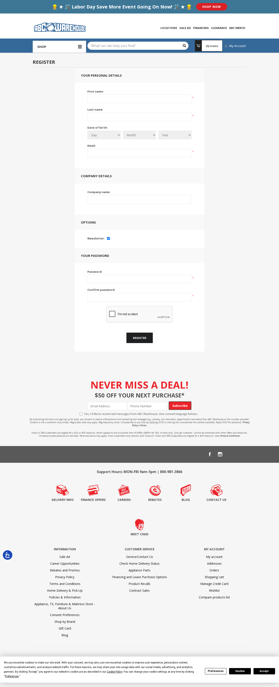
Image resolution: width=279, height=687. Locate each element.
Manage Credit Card (214, 584)
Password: (94, 272)
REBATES (155, 500)
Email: (91, 146)
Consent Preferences (65, 615)
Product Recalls (139, 584)
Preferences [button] (12, 676)
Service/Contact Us (139, 557)
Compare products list (214, 597)
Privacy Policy (64, 577)
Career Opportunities (65, 563)
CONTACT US (216, 500)
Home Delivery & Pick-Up (65, 590)
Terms (143, 425)
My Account (237, 46)
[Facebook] (209, 454)
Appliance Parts (139, 570)
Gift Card (65, 628)
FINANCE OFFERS (93, 500)
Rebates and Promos (65, 570)
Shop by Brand (64, 622)
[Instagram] (220, 454)
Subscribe (180, 406)
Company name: (99, 192)
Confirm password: (101, 290)
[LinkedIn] (230, 454)
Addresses (214, 563)
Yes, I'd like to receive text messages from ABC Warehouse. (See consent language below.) (140, 414)
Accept (264, 671)
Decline (240, 671)
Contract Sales (139, 590)
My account (214, 557)
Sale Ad (65, 557)
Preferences (216, 671)
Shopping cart (214, 577)
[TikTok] (241, 454)
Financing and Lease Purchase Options (139, 577)
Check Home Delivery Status (139, 563)
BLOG (186, 500)
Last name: (95, 109)
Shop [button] (41, 46)
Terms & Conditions (230, 435)
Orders (214, 570)
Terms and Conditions (64, 584)
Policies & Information (65, 597)
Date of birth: (97, 128)
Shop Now (211, 7)
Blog (64, 635)
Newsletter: (96, 238)
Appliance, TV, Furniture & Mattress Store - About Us (64, 606)
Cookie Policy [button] (114, 671)
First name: (95, 91)
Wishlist (214, 590)
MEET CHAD (139, 534)
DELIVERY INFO (63, 500)
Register (139, 338)
